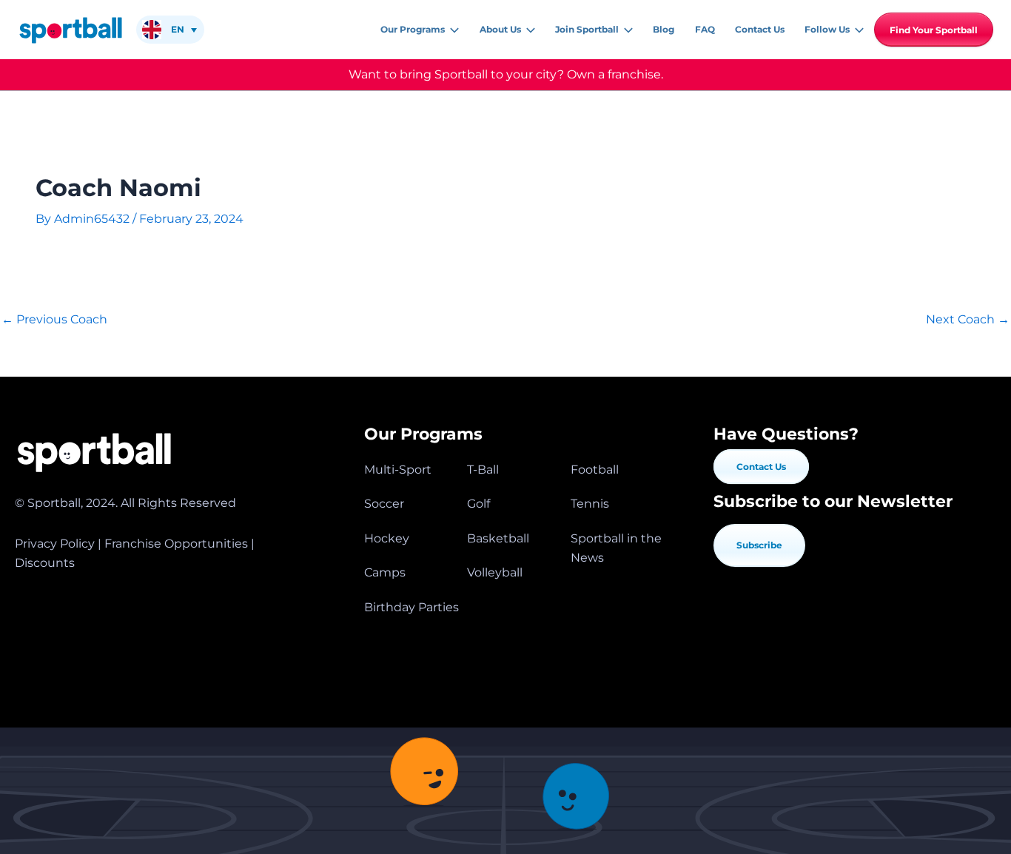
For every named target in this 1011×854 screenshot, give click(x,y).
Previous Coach (54, 320)
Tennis (590, 504)
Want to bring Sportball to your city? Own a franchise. (506, 74)
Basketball (498, 538)
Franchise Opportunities (176, 544)
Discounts (45, 563)
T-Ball (483, 470)
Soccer (384, 504)
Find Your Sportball (934, 30)
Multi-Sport (397, 470)
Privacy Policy (55, 544)
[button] (452, 29)
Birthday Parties (411, 607)
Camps (385, 572)
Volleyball (495, 572)
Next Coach (968, 320)
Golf (478, 504)
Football (595, 470)
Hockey (386, 538)
